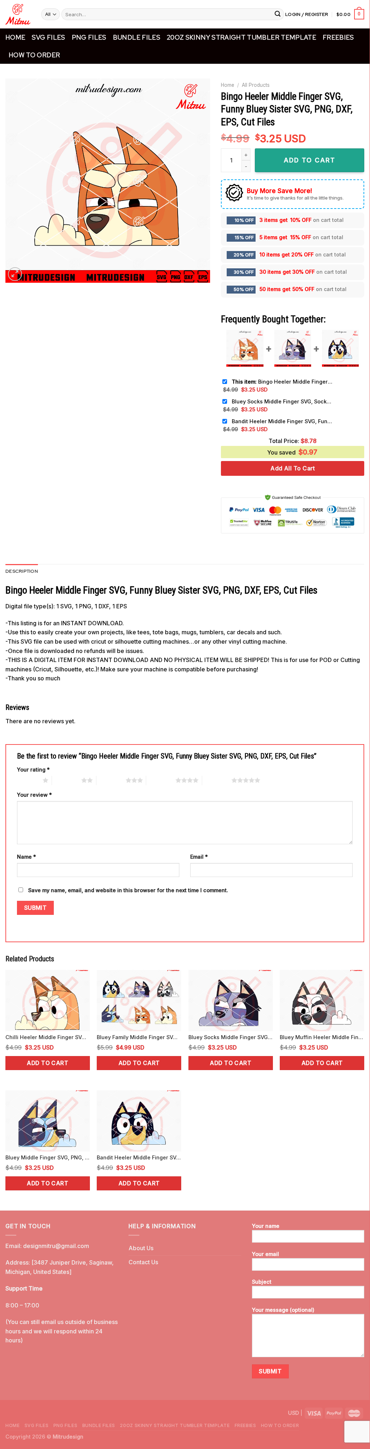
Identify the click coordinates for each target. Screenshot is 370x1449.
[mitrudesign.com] (17, 14)
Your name (265, 1226)
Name (26, 857)
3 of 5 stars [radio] (111, 780)
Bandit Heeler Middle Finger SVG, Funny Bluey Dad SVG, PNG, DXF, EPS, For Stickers (282, 421)
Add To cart (309, 160)
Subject (261, 1282)
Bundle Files (136, 37)
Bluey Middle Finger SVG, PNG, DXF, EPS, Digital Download (47, 1157)
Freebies (338, 37)
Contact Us (143, 1262)
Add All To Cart (292, 468)
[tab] (21, 571)
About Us (141, 1248)
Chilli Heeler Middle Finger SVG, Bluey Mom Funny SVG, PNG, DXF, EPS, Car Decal (47, 1037)
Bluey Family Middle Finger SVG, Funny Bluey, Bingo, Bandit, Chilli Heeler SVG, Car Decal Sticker (139, 1037)
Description (21, 571)
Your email (265, 1254)
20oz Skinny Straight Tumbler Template (241, 37)
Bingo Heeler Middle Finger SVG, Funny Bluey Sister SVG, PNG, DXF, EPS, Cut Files (282, 382)
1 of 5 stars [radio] (28, 780)
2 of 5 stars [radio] (66, 780)
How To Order (34, 55)
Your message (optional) (283, 1310)
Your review (34, 795)
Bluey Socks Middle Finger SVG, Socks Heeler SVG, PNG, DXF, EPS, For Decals (282, 401)
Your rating (33, 769)
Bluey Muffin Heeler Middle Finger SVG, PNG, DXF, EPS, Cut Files (322, 1037)
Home (15, 37)
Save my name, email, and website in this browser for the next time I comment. (128, 890)
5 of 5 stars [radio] (216, 780)
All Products (256, 85)
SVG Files (48, 37)
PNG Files (89, 37)
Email (199, 857)
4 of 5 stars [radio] (160, 780)
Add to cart (47, 1063)
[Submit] (277, 14)
